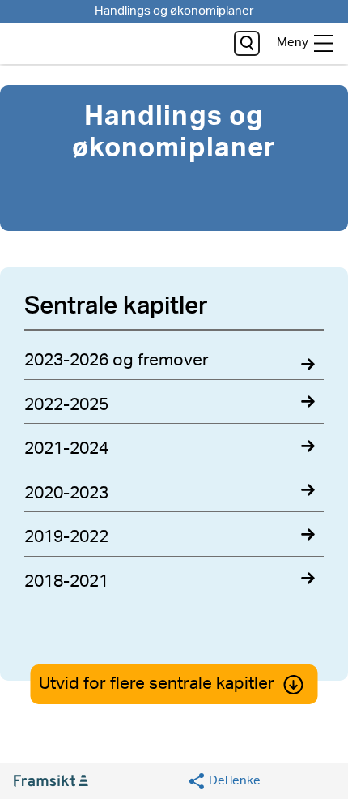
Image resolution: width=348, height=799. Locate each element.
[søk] (246, 43)
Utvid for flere (156, 683)
